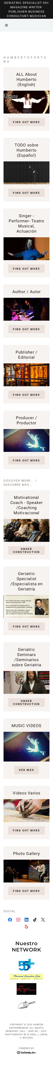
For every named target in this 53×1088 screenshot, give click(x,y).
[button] (7, 25)
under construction (26, 550)
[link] (10, 920)
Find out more (26, 122)
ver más (26, 769)
